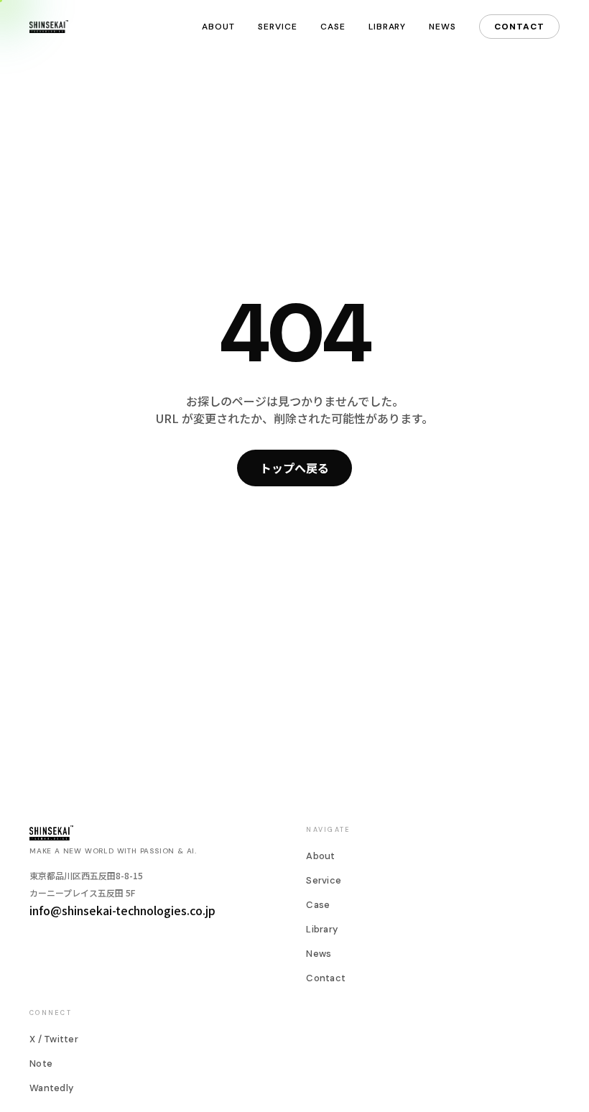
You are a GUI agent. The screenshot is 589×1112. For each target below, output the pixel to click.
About (218, 26)
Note (40, 1063)
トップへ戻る (294, 467)
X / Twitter (53, 1039)
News (442, 26)
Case (332, 26)
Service (277, 26)
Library (387, 26)
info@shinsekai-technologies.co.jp (122, 910)
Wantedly (51, 1088)
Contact (519, 26)
